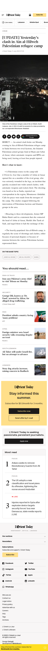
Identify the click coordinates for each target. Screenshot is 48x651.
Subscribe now (24, 411)
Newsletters (7, 541)
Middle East (34, 22)
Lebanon (21, 22)
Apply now (24, 441)
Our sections (7, 536)
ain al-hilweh (24, 257)
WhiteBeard (16, 643)
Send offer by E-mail (24, 418)
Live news (8, 22)
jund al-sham (9, 257)
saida (36, 257)
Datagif (10, 641)
